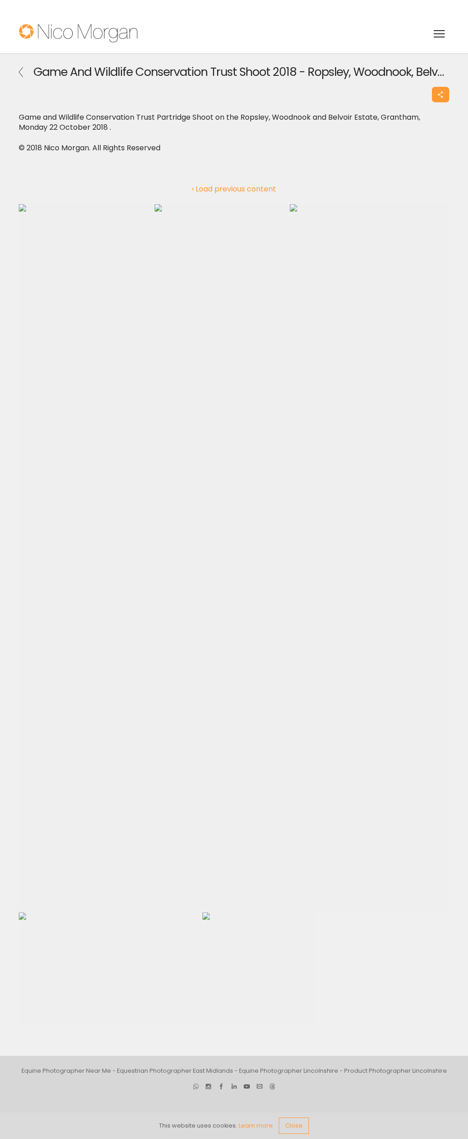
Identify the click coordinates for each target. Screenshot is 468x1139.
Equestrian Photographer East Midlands (175, 1071)
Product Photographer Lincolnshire (395, 1071)
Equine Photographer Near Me (66, 1071)
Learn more (256, 1125)
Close (294, 1125)
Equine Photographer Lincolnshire (288, 1071)
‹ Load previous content (234, 189)
